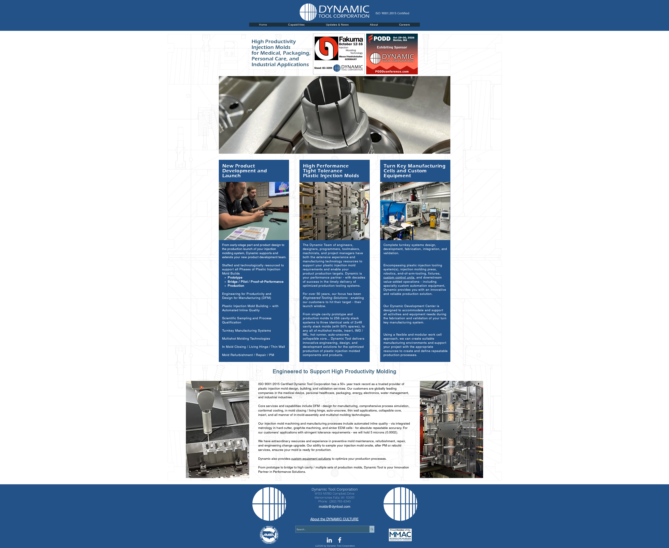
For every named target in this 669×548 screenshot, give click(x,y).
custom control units (398, 277)
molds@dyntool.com (334, 506)
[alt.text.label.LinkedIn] (329, 540)
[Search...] (372, 529)
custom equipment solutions (311, 458)
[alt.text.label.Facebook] (339, 540)
